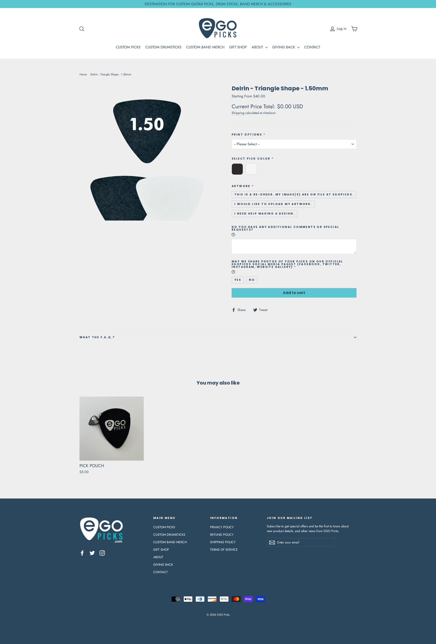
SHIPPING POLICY (222, 542)
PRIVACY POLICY (222, 527)
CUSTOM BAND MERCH (205, 47)
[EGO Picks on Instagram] (102, 553)
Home (83, 74)
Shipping (238, 113)
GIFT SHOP (238, 47)
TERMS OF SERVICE (224, 549)
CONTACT (312, 47)
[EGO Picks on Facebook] (82, 553)
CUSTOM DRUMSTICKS (163, 47)
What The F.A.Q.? (97, 337)
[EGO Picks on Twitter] (92, 553)
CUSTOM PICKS (128, 47)
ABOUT (258, 47)
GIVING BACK (284, 47)
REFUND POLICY (221, 534)
